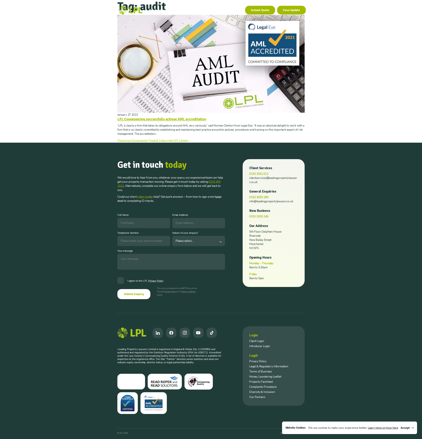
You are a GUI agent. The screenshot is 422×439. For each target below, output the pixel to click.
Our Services (157, 10)
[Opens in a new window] (158, 333)
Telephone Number (128, 233)
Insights (220, 10)
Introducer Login (259, 346)
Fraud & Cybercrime (160, 140)
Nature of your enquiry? (185, 233)
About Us (179, 10)
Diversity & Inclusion (262, 392)
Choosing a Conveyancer (132, 140)
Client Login (256, 341)
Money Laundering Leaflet (265, 377)
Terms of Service (188, 291)
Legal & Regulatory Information (268, 366)
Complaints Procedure (263, 387)
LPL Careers (181, 140)
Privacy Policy (170, 291)
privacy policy (155, 281)
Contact (236, 10)
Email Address (180, 215)
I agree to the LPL (146, 281)
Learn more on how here (383, 428)
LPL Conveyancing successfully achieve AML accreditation (161, 119)
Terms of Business (260, 371)
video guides (145, 197)
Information (200, 10)
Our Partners (257, 397)
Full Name (123, 215)
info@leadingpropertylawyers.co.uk (271, 201)
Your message (125, 251)
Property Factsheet (261, 382)
